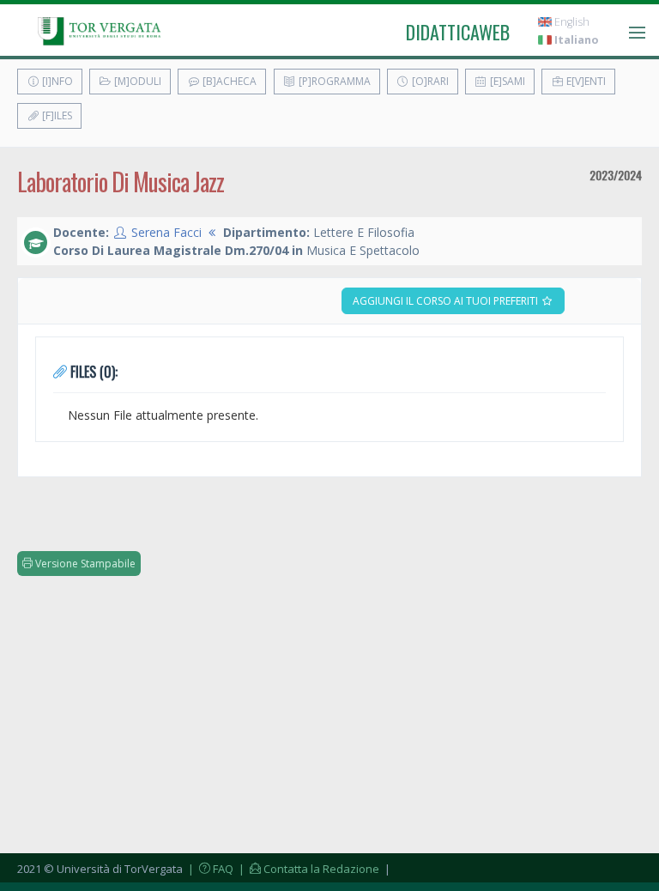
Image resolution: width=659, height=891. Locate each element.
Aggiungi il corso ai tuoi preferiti (447, 301)
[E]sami (506, 81)
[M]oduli (136, 81)
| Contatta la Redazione (307, 868)
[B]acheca (228, 81)
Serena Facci (166, 232)
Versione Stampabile (84, 563)
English (570, 22)
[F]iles (55, 115)
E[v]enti (585, 81)
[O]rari (429, 81)
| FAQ (209, 868)
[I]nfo (56, 81)
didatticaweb (458, 31)
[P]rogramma (333, 81)
